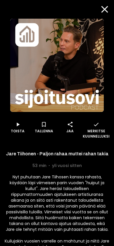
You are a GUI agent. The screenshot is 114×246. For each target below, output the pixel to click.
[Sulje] (104, 9)
